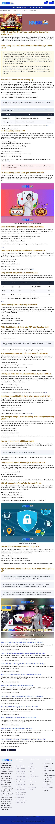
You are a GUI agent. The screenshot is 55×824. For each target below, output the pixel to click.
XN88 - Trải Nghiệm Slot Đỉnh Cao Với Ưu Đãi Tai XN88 (18, 717)
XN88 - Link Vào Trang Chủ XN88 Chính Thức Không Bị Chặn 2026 (22, 696)
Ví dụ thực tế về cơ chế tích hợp (9, 259)
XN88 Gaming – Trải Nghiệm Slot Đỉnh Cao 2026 (16, 728)
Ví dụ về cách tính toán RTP (8, 338)
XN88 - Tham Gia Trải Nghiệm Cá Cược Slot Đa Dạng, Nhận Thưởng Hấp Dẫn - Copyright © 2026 (21, 802)
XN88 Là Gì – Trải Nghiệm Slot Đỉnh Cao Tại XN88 (17, 685)
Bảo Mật (32, 784)
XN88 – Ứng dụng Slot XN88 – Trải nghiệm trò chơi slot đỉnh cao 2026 (23, 739)
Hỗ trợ (31, 766)
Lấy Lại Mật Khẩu (34, 776)
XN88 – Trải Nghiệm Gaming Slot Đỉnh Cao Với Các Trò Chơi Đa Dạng (23, 664)
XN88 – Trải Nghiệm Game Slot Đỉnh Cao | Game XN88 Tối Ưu (21, 794)
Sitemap (28, 818)
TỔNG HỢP (33, 782)
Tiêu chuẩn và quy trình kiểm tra (9, 142)
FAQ (31, 774)
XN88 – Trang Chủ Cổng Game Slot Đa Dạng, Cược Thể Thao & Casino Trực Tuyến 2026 (21, 797)
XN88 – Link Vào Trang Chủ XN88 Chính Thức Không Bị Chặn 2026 (22, 642)
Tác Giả (32, 771)
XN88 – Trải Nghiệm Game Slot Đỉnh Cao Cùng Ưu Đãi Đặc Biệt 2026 (23, 653)
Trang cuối (13, 749)
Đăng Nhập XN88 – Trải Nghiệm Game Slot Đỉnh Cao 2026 (19, 707)
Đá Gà (31, 789)
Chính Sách (33, 768)
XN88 (47, 125)
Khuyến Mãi (33, 787)
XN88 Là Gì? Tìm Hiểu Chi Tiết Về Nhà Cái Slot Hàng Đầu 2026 (21, 674)
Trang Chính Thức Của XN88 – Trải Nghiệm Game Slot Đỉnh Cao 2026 (21, 800)
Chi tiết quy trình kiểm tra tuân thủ (10, 128)
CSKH (31, 779)
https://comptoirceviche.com (49, 768)
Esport (31, 763)
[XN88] (7, 3)
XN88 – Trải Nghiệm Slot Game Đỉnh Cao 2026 (21, 792)
